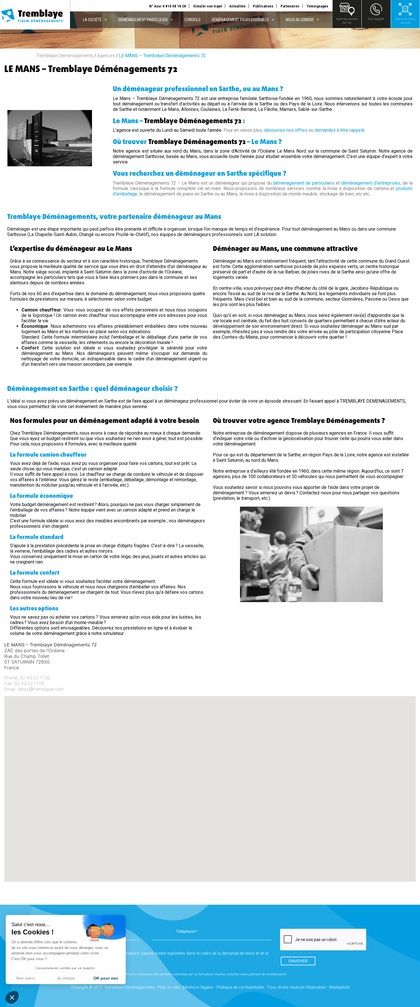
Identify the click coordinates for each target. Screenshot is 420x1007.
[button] (210, 784)
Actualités (237, 6)
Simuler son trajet (207, 6)
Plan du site (168, 987)
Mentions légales (198, 987)
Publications (263, 6)
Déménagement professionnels (240, 19)
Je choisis (66, 978)
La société (92, 19)
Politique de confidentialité (240, 987)
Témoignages (317, 6)
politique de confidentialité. (268, 974)
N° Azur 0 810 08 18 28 (167, 6)
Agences (106, 55)
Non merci (25, 978)
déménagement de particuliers (303, 183)
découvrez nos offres (285, 130)
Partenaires (290, 6)
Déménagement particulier (143, 19)
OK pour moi (105, 978)
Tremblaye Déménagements (64, 55)
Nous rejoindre (300, 19)
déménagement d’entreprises (370, 183)
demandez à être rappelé (340, 130)
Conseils (193, 19)
